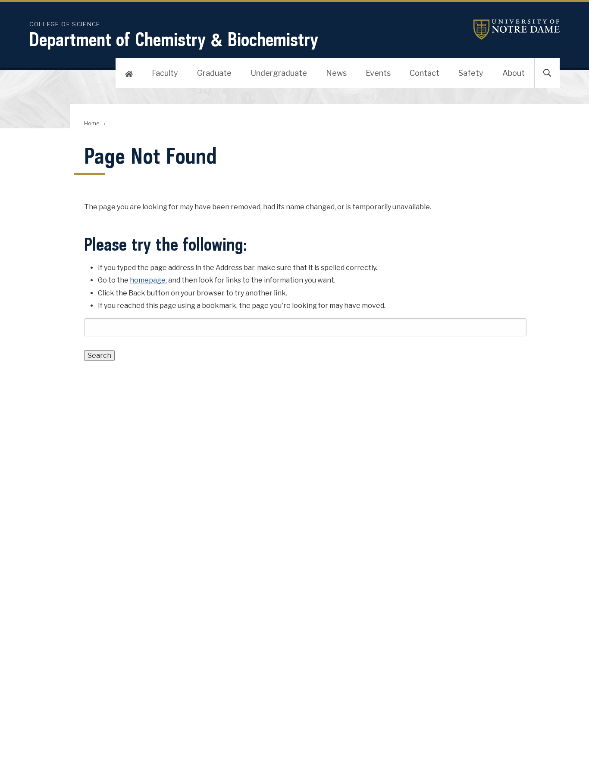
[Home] (129, 73)
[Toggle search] (547, 73)
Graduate (214, 73)
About (513, 73)
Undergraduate (279, 73)
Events (378, 73)
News (336, 73)
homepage (148, 280)
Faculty (165, 73)
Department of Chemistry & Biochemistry (173, 39)
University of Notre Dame (516, 29)
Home (91, 123)
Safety (470, 73)
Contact (424, 73)
